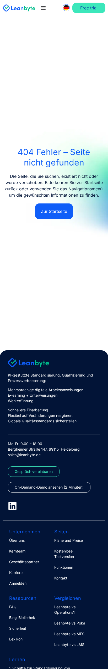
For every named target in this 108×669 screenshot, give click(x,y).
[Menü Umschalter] (43, 7)
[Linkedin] (12, 506)
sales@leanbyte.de (24, 454)
